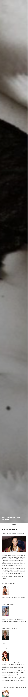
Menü (14, 524)
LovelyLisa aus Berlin (8, 649)
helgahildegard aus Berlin (9, 628)
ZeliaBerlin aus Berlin (8, 604)
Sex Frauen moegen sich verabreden (13, 533)
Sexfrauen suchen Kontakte (11, 518)
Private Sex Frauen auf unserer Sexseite (14, 687)
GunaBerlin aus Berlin (8, 583)
